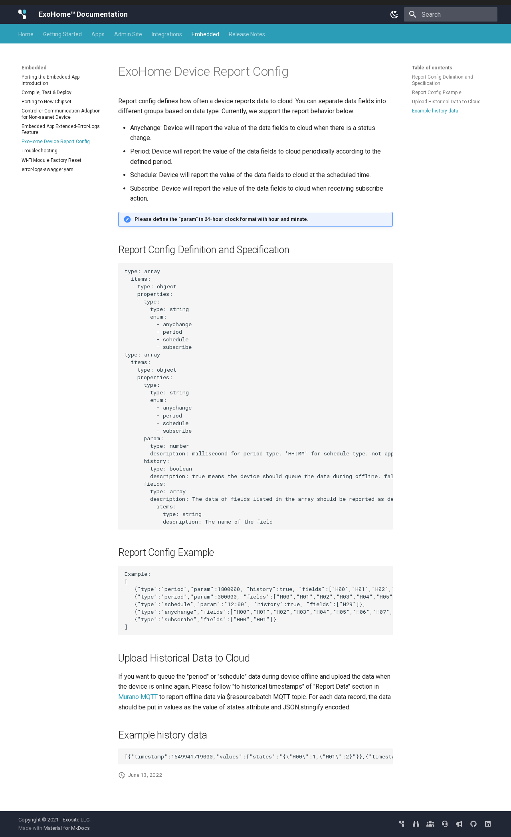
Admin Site (128, 34)
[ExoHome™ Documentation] (22, 14)
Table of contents (432, 68)
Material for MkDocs (67, 828)
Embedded (205, 34)
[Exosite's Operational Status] (416, 823)
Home (26, 34)
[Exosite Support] (444, 823)
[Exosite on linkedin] (487, 823)
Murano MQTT (138, 697)
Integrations (167, 34)
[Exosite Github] (473, 823)
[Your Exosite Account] (401, 823)
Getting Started (62, 34)
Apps (98, 34)
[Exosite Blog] (459, 823)
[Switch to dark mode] (394, 14)
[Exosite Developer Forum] (430, 823)
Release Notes (247, 34)
